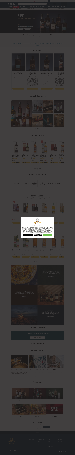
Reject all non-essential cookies (38, 235)
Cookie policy (50, 232)
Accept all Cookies (47, 235)
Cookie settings (28, 235)
